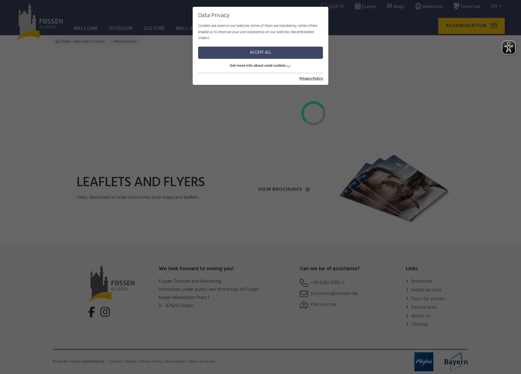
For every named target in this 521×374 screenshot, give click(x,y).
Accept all (260, 52)
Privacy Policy (311, 79)
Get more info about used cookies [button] (258, 66)
